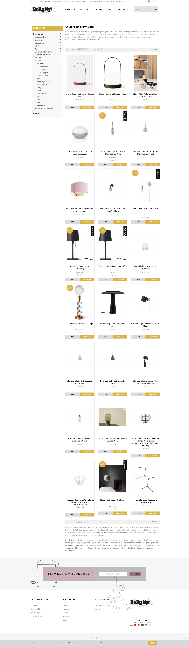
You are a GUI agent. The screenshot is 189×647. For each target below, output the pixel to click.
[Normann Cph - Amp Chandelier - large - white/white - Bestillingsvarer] (79, 479)
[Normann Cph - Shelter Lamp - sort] (112, 302)
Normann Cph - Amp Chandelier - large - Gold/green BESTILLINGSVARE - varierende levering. (145, 442)
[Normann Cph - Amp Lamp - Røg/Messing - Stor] (112, 130)
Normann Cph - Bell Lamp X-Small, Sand (79, 382)
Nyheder (98, 9)
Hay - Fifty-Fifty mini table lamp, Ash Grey (145, 95)
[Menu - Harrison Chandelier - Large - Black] (145, 479)
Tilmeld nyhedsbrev (68, 574)
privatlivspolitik (96, 643)
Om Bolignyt (35, 613)
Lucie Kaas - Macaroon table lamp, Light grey (80, 152)
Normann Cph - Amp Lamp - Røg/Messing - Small (145, 152)
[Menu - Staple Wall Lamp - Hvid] (145, 187)
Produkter (78, 9)
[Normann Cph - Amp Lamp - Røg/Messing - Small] (145, 130)
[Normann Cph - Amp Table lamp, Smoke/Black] (112, 417)
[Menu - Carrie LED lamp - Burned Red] (79, 73)
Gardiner (88, 9)
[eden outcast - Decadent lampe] (79, 302)
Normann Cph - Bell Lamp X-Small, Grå (112, 382)
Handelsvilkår (36, 609)
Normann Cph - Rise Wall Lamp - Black (145, 324)
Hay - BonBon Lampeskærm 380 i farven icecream (79, 210)
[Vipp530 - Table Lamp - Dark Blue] (112, 245)
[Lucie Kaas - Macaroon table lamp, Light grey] (79, 130)
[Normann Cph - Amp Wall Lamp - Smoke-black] (112, 187)
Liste (108, 49)
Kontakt (34, 605)
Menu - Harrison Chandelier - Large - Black (145, 501)
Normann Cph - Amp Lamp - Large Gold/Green (80, 439)
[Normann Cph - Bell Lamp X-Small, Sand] (79, 360)
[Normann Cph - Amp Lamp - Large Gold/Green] (79, 417)
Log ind (97, 609)
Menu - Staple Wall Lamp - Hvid (145, 209)
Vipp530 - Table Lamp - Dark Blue (112, 266)
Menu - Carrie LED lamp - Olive (112, 94)
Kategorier (43, 18)
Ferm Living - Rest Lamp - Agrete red (145, 267)
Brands (68, 9)
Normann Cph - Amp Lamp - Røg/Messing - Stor (113, 152)
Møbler (51, 18)
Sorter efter (70, 50)
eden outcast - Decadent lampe (79, 323)
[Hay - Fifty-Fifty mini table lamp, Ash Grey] (145, 73)
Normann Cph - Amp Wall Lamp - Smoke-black (113, 210)
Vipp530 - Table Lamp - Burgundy (80, 267)
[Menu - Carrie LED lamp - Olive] (112, 73)
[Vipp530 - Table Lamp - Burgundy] (79, 245)
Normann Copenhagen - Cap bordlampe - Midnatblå (145, 382)
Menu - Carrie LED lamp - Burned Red (80, 95)
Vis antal (96, 50)
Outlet (117, 9)
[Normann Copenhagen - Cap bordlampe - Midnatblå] (145, 360)
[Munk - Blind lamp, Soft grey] (112, 479)
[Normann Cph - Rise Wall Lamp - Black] (145, 302)
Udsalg (108, 9)
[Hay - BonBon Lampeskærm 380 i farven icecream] (79, 187)
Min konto (98, 605)
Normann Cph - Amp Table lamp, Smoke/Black (113, 439)
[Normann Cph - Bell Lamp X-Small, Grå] (112, 360)
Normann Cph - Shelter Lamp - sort (112, 324)
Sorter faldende (89, 50)
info (72, 107)
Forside (34, 18)
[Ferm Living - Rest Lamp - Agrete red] (145, 245)
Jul (126, 9)
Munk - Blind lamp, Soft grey (112, 500)
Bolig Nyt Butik (36, 616)
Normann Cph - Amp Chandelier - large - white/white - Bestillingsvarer (80, 502)
